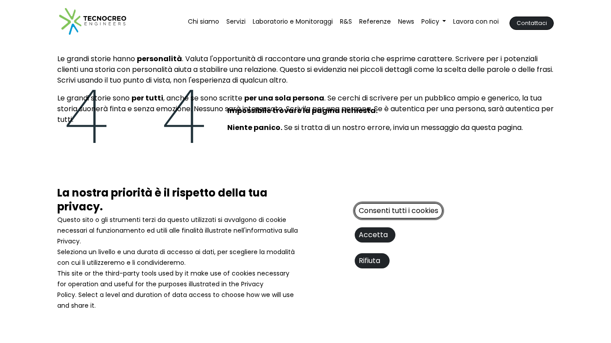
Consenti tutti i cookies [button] (398, 210)
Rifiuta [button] (372, 260)
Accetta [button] (375, 235)
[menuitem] (203, 21)
